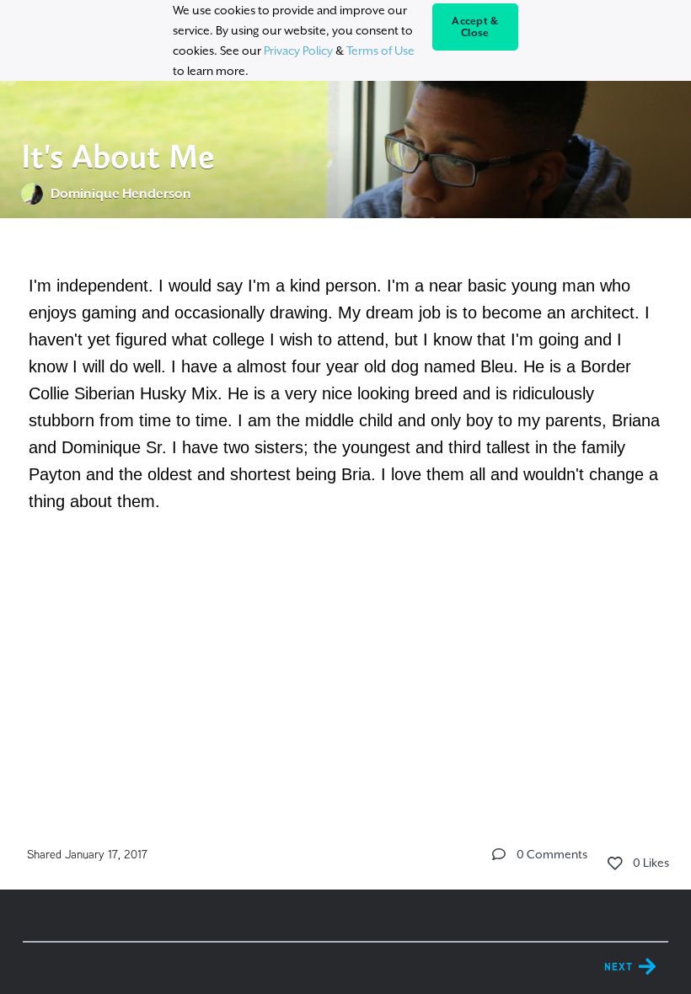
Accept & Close (475, 27)
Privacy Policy (298, 50)
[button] (499, 854)
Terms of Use (380, 50)
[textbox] (346, 391)
